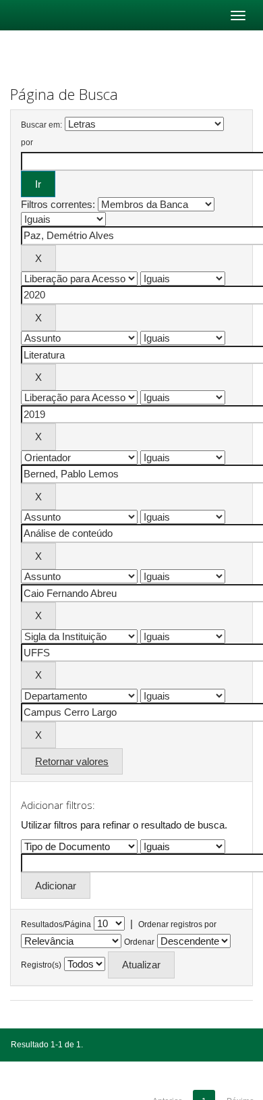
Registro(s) (41, 965)
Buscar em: (41, 125)
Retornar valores (72, 761)
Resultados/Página (56, 924)
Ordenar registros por (177, 924)
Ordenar (139, 942)
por (27, 142)
